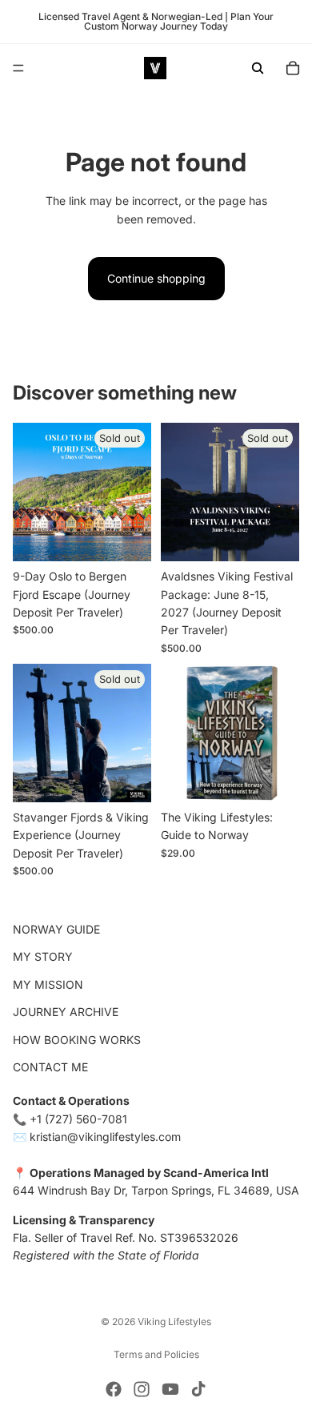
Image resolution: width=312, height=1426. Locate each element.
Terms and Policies (156, 1354)
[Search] (257, 68)
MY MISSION (48, 984)
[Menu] (18, 68)
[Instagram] (141, 1389)
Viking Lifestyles (174, 1322)
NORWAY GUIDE (56, 929)
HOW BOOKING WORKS (77, 1039)
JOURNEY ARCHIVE (65, 1012)
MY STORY (43, 957)
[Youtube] (170, 1389)
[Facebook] (113, 1389)
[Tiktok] (198, 1389)
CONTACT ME (50, 1067)
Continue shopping (156, 278)
